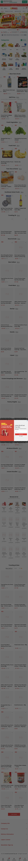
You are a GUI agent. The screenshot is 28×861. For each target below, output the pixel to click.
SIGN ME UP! (21, 434)
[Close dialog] (27, 420)
